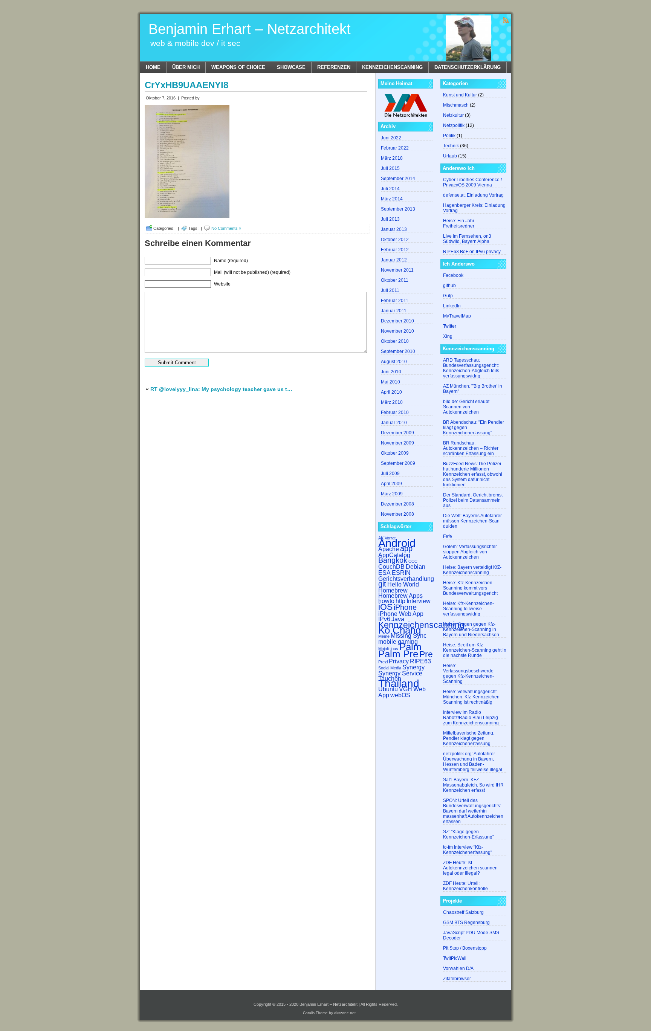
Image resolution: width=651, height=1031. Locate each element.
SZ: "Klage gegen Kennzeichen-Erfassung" (468, 834)
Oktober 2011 (394, 280)
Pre (426, 654)
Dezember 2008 (397, 504)
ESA (384, 572)
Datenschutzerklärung (467, 67)
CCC (412, 561)
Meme (384, 636)
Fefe (447, 536)
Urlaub (450, 156)
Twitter (449, 326)
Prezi (383, 662)
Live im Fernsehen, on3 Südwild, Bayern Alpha (467, 239)
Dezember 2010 (397, 321)
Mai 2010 (390, 382)
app (406, 548)
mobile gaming (398, 641)
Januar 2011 (393, 310)
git (382, 584)
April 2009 (391, 483)
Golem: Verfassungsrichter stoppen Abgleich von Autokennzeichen (470, 552)
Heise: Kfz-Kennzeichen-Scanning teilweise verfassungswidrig (468, 609)
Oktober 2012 (395, 239)
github (449, 285)
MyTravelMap (457, 316)
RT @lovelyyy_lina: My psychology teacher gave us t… (221, 389)
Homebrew (393, 590)
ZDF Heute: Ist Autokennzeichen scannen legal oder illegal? (470, 868)
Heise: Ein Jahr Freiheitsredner (458, 223)
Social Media (389, 668)
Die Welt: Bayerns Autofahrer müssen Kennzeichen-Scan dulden (472, 521)
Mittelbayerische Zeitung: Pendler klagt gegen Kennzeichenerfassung (468, 738)
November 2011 (397, 270)
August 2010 (394, 361)
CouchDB (391, 566)
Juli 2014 (390, 188)
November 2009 (397, 443)
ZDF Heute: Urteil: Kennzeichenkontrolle (465, 886)
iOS (385, 607)
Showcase (291, 67)
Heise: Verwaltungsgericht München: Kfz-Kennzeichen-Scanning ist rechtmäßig (472, 697)
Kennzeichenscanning (392, 67)
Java (397, 619)
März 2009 (392, 493)
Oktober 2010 (395, 341)
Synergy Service (400, 673)
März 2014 (392, 199)
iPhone (405, 607)
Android (397, 543)
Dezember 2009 (397, 432)
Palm (410, 647)
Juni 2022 (391, 138)
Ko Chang (399, 630)
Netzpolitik (454, 125)
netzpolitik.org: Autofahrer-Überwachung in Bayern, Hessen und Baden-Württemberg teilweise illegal (472, 761)
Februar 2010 (395, 412)
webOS (400, 695)
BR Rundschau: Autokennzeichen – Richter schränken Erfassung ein (470, 448)
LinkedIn (452, 306)
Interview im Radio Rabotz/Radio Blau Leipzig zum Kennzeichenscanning (471, 718)
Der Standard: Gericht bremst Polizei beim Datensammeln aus (473, 500)
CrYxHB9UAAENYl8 (186, 85)
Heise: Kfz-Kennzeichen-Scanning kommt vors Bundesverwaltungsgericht (470, 588)
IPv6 (384, 619)
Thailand (398, 683)
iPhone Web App (400, 613)
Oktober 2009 (395, 453)
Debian (415, 566)
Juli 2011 (390, 290)
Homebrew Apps (400, 595)
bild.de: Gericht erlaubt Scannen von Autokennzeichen (466, 407)
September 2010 (398, 351)
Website (222, 284)
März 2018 (392, 158)
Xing (447, 336)
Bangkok (392, 560)
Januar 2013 (394, 229)
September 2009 (398, 463)
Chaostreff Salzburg (463, 912)
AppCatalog (394, 554)
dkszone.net (345, 1013)
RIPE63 (420, 661)
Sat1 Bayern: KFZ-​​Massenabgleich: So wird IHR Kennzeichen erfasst (473, 785)
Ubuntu (388, 689)
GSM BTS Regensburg (466, 922)
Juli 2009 (390, 473)
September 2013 (398, 209)
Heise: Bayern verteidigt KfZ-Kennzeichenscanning (472, 570)
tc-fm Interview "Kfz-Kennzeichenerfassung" (467, 850)
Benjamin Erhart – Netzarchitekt (249, 29)
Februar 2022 (395, 148)
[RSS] (506, 20)
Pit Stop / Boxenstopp (465, 948)
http (400, 600)
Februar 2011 (394, 300)
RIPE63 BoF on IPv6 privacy (472, 251)
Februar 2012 (395, 249)
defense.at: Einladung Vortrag (473, 195)
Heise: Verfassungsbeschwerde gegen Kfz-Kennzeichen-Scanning (468, 673)
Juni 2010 (391, 371)
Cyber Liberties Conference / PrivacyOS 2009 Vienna (472, 182)
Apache (388, 548)
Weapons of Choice (238, 67)
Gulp (448, 295)
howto (386, 600)
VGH (405, 689)
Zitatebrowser (457, 978)
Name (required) (231, 260)
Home (153, 67)
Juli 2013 (390, 219)
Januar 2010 (394, 422)
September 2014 (398, 178)
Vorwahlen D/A (458, 968)
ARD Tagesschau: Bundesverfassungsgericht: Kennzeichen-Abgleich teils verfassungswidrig (471, 368)
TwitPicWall (454, 958)
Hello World (403, 584)
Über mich (186, 67)
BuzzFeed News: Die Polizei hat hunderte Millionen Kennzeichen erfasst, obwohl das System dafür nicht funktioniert (472, 474)
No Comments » (226, 228)
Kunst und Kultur (460, 95)
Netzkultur (453, 115)
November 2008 (397, 514)
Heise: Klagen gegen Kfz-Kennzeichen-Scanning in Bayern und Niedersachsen (471, 629)
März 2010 (392, 402)
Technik (451, 145)
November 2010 (397, 331)
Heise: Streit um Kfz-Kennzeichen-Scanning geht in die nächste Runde (474, 650)
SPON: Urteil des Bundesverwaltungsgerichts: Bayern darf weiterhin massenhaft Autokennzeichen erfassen (473, 811)
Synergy (413, 667)
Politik (449, 135)
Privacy (399, 661)
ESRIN (401, 572)
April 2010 (391, 392)
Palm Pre (398, 654)
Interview (418, 600)
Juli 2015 (390, 168)
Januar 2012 (394, 260)
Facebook (453, 275)
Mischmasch (456, 105)
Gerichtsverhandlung (406, 578)
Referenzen (333, 67)
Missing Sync (408, 635)
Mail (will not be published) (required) (252, 272)
